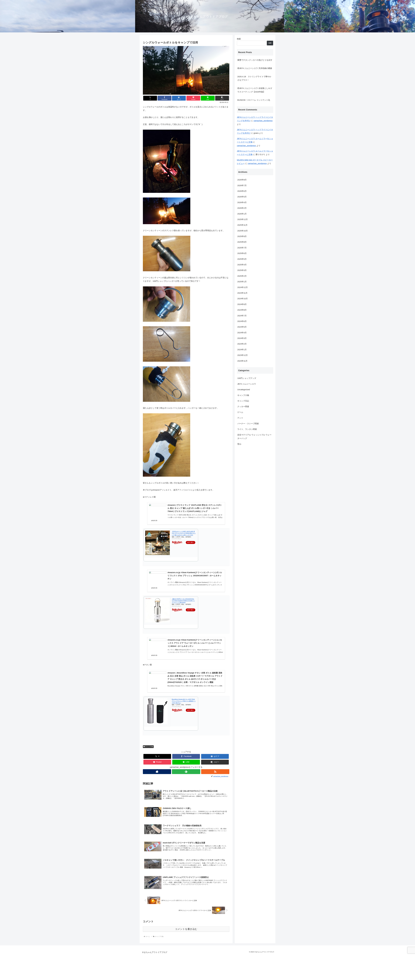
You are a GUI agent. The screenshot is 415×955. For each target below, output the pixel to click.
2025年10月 (242, 231)
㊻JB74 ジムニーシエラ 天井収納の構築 (254, 68)
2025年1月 (242, 282)
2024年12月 (242, 287)
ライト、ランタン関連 (247, 429)
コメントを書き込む (186, 929)
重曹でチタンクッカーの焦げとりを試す (254, 60)
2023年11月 (242, 361)
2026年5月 (242, 197)
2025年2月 (242, 276)
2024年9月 (242, 304)
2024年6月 (242, 321)
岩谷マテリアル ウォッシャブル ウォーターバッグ (254, 436)
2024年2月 (242, 344)
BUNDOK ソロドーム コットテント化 (253, 100)
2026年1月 (242, 214)
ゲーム (240, 412)
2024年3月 (242, 338)
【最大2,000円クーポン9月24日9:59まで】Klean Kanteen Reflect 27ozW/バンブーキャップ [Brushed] (183, 600)
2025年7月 (242, 248)
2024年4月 (242, 333)
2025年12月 (242, 219)
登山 (239, 444)
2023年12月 (242, 355)
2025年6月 (242, 253)
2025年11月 (242, 225)
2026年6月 (242, 191)
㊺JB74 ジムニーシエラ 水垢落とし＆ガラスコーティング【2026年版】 (254, 90)
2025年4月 (242, 265)
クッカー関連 (243, 406)
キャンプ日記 (243, 401)
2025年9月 (242, 236)
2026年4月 (242, 202)
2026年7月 (242, 185)
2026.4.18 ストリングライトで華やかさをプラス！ (254, 78)
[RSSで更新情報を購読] (215, 771)
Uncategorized (243, 389)
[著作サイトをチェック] (157, 771)
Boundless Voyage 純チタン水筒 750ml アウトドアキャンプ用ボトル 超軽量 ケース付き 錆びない (184, 701)
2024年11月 (242, 293)
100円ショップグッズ (246, 378)
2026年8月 (242, 180)
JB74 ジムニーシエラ (246, 384)
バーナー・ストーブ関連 (248, 423)
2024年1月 (242, 350)
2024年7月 (242, 315)
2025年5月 (242, 259)
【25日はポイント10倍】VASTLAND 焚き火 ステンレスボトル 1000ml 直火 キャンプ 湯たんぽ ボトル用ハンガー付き (184, 533)
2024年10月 (242, 299)
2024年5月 (242, 327)
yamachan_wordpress (263, 121)
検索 (239, 39)
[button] (222, 98)
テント (240, 418)
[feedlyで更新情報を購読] (186, 771)
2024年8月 (242, 310)
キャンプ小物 (149, 746)
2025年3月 (242, 270)
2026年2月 (242, 208)
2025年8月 (242, 242)
